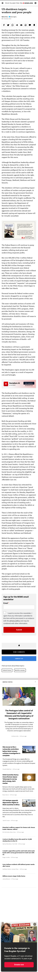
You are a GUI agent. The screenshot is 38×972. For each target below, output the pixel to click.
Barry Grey (5, 16)
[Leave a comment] (30, 25)
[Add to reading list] (34, 25)
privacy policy (15, 621)
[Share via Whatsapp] (12, 25)
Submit (19, 630)
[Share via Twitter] (8, 25)
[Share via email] (21, 25)
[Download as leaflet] (25, 25)
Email (5, 603)
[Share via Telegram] (17, 25)
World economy (20, 670)
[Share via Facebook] (4, 25)
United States (7, 670)
